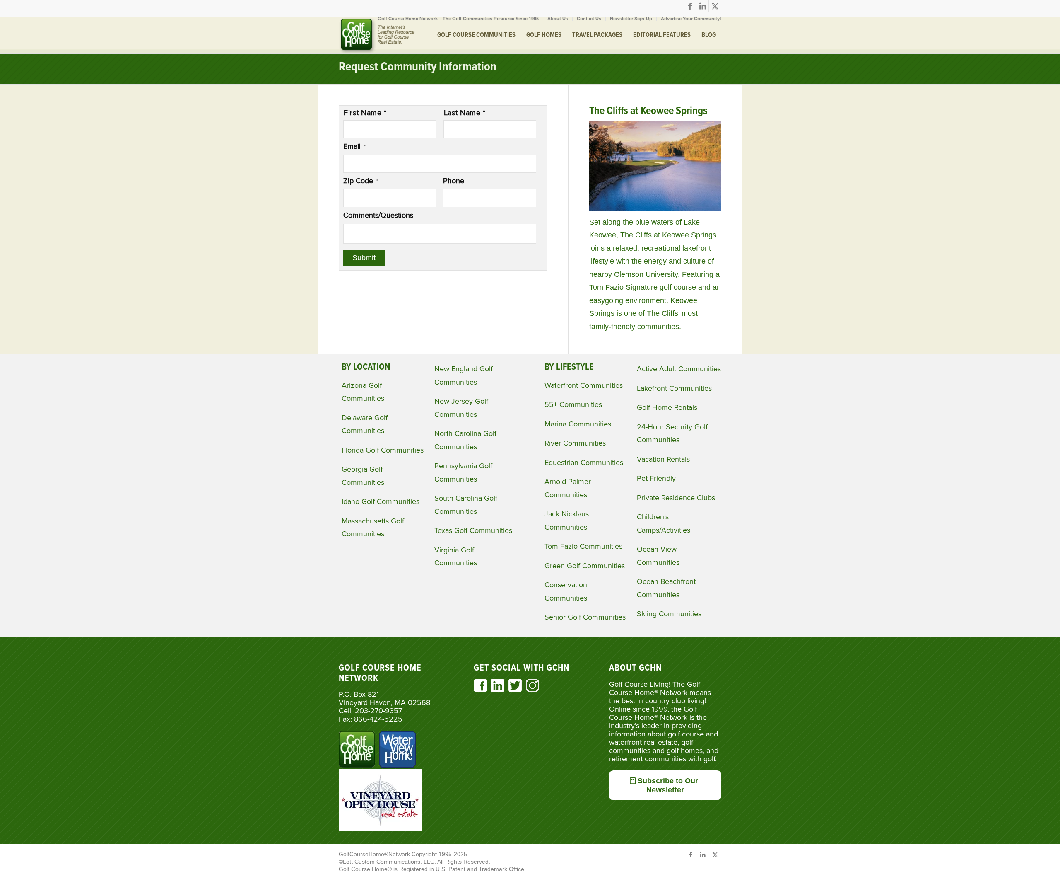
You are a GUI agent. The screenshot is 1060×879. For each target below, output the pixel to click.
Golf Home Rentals (667, 407)
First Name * (365, 112)
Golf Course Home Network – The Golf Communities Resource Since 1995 (458, 18)
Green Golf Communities (584, 565)
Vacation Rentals (663, 459)
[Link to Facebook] (690, 6)
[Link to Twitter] (715, 6)
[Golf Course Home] (377, 35)
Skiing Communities (669, 613)
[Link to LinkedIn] (702, 6)
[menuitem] (458, 19)
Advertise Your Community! (691, 18)
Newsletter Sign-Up (631, 18)
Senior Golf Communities (585, 617)
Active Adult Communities (679, 368)
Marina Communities (577, 424)
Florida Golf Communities (383, 450)
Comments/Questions (378, 215)
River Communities (575, 443)
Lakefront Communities (674, 388)
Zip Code (360, 180)
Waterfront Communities (583, 385)
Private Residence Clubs (676, 497)
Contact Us (589, 18)
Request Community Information (417, 67)
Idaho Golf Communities (380, 501)
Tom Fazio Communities (583, 546)
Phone (453, 180)
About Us (557, 18)
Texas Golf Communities (473, 530)
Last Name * (465, 112)
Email (354, 146)
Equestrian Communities (583, 462)
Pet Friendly (656, 478)
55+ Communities (573, 404)
